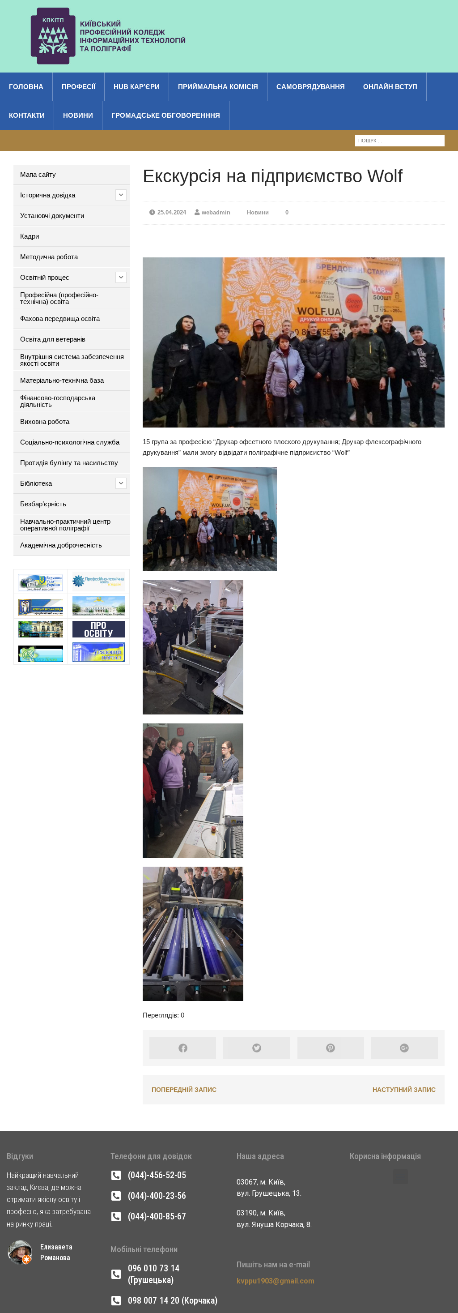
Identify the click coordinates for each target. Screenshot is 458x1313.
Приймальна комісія (218, 86)
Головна (26, 86)
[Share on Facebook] (182, 1048)
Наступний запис (404, 1089)
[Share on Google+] (404, 1048)
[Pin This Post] (330, 1048)
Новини (78, 115)
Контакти (27, 115)
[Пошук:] (400, 140)
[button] (400, 1176)
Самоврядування (310, 86)
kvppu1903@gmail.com (275, 1281)
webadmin (216, 212)
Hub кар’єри (137, 86)
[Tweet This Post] (256, 1048)
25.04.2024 (171, 212)
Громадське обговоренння (165, 115)
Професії (78, 86)
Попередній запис (184, 1089)
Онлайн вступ (390, 86)
